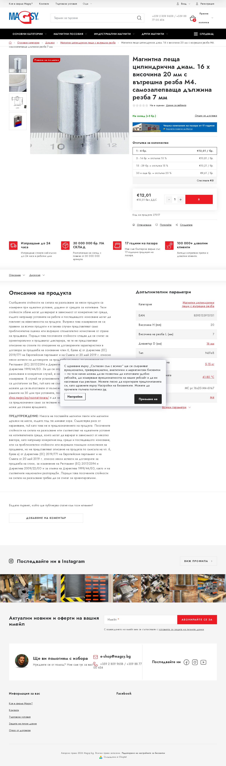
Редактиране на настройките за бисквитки (143, 753)
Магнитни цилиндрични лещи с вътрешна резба (198, 304)
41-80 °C (208, 377)
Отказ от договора (20, 730)
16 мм (210, 344)
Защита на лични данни (23, 723)
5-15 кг (209, 364)
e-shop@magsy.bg (115, 656)
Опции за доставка (206, 115)
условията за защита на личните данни (181, 629)
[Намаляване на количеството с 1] (169, 199)
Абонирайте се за (197, 619)
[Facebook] (186, 662)
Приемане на (148, 399)
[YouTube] (203, 662)
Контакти (44, 3)
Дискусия (34, 275)
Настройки (74, 396)
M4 (212, 397)
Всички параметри (174, 407)
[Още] (204, 34)
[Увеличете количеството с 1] (180, 199)
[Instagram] (195, 662)
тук (104, 389)
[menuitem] (29, 34)
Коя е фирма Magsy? (21, 3)
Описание (15, 275)
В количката (199, 201)
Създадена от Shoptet (115, 757)
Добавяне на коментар (46, 518)
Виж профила (196, 561)
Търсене (139, 18)
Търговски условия (66, 3)
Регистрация (207, 3)
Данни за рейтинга (176, 105)
